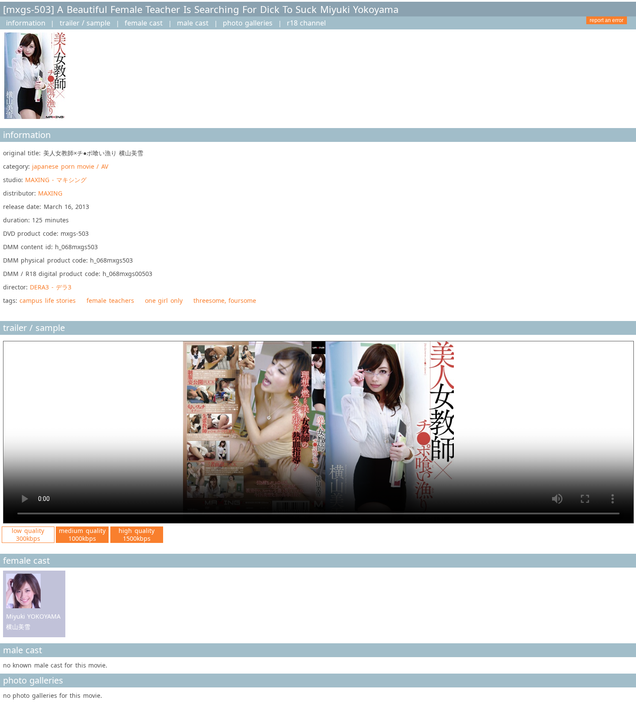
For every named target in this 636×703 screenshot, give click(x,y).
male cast (193, 23)
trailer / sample (85, 23)
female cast (144, 23)
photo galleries (248, 23)
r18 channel (306, 23)
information (25, 23)
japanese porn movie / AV (70, 166)
